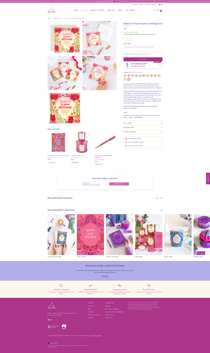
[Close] (132, 151)
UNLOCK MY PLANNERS (119, 197)
